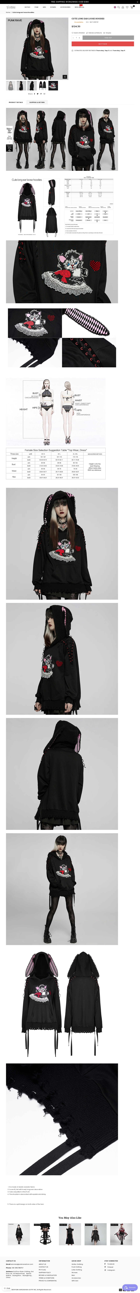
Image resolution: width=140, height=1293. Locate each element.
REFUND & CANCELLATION (48, 1275)
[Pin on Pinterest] (41, 94)
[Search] (119, 7)
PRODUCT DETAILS (16, 102)
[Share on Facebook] (35, 94)
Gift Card (75, 1281)
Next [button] (66, 49)
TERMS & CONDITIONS (46, 1278)
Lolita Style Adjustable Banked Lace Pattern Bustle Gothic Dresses (44, 1230)
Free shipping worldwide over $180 (70, 2)
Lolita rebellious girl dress (70, 1228)
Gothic (27, 7)
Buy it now (103, 44)
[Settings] (123, 7)
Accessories (65, 7)
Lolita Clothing (77, 1270)
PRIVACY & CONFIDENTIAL (48, 1281)
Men (44, 7)
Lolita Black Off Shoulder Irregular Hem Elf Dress (95, 1228)
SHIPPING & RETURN (37, 102)
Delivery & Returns (95, 33)
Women (53, 7)
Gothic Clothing (77, 1264)
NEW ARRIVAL (79, 6)
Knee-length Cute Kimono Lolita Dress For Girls (121, 1228)
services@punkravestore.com (21, 1264)
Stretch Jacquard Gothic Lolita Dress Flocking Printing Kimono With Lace (18, 1228)
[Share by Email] (44, 94)
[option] (37, 49)
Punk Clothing (77, 1267)
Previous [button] (8, 49)
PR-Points (42, 1270)
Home (8, 12)
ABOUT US (42, 1264)
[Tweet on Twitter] (37, 94)
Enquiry (108, 33)
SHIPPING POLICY (45, 1272)
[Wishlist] (127, 7)
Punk (36, 7)
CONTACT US (43, 1267)
